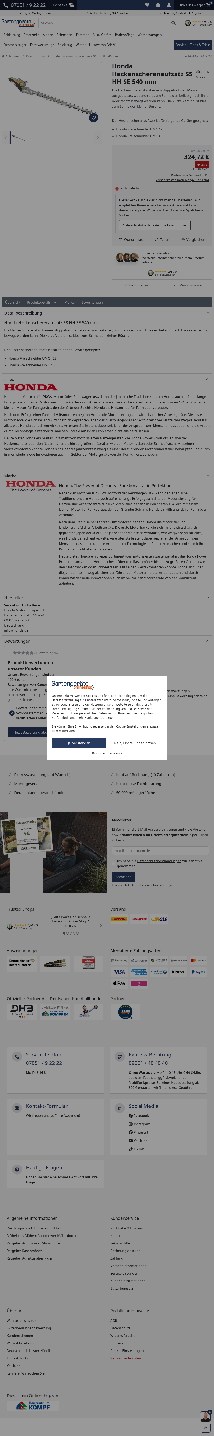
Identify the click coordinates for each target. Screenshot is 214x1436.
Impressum (115, 753)
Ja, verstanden (79, 743)
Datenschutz (99, 753)
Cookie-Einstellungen (131, 726)
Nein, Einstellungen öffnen (135, 743)
